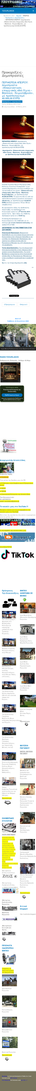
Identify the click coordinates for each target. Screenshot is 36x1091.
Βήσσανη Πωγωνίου (5, 913)
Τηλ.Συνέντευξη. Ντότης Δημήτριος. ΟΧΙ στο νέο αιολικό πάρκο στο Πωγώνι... (9, 695)
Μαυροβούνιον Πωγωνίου (7, 1031)
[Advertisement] (18, 47)
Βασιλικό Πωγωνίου (9, 1052)
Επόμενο (23, 304)
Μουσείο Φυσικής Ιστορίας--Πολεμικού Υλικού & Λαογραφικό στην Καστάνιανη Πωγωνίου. (27, 802)
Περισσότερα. (25, 721)
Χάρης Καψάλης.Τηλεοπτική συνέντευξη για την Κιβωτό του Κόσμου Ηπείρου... (9, 791)
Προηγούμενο (10, 304)
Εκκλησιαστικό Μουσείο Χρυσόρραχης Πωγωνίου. (25, 829)
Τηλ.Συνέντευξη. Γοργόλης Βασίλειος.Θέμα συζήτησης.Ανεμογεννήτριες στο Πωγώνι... (12, 718)
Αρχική (18, 16)
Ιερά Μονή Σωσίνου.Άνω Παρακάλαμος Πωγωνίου (25, 665)
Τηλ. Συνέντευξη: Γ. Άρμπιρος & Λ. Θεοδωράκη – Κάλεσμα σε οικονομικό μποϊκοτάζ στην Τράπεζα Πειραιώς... (9, 626)
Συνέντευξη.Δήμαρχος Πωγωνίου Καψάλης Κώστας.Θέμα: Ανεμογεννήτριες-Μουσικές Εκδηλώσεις (10, 767)
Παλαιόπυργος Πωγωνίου (7, 1011)
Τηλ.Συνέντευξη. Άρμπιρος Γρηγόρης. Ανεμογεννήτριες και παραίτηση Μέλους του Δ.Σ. (8, 742)
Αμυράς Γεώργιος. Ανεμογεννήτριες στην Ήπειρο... (8, 650)
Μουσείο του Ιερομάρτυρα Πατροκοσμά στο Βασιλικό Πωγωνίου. (26, 774)
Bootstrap (4, 1076)
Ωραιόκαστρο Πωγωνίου (7, 989)
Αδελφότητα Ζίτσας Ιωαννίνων (8, 872)
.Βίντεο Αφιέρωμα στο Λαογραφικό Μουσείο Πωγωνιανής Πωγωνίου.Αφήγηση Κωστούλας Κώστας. (27, 881)
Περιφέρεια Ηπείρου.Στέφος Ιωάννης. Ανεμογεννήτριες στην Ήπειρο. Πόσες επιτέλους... (9, 671)
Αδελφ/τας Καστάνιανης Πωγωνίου (7, 902)
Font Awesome (6, 1080)
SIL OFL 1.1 (24, 1080)
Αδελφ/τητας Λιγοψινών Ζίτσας (8, 884)
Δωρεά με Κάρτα (12, 395)
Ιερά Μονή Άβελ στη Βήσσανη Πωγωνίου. (25, 688)
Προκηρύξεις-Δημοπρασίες (15, 18)
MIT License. (13, 1078)
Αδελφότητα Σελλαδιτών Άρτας (6, 928)
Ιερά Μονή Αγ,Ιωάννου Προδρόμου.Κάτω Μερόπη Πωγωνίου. (26, 640)
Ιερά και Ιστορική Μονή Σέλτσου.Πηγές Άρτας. (26, 712)
